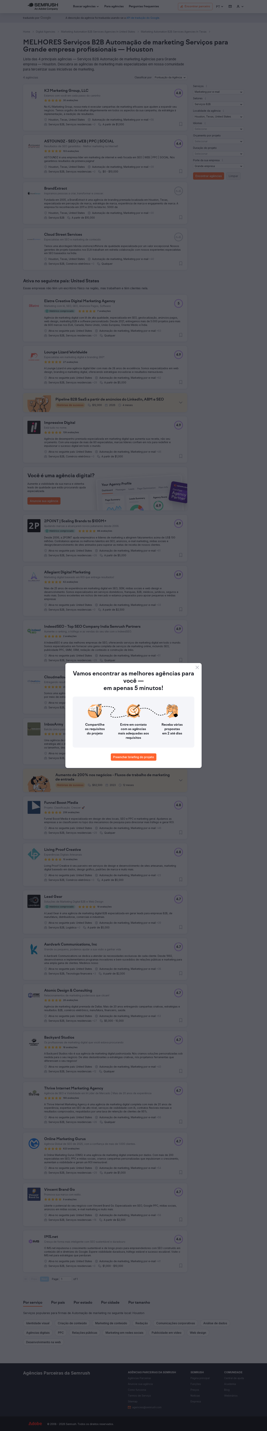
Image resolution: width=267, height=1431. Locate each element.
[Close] (197, 667)
